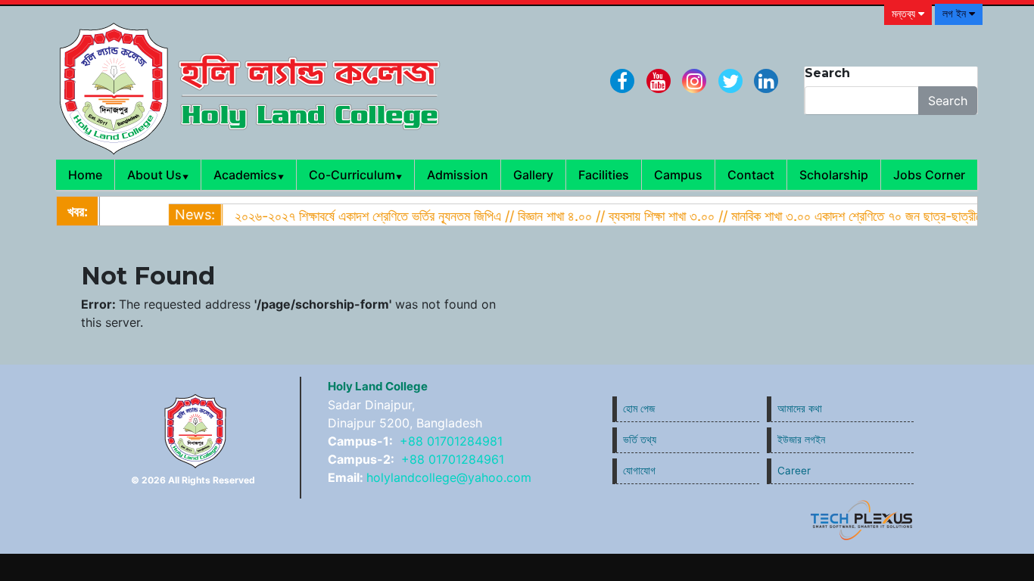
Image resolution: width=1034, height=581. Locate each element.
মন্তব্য (905, 13)
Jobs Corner (929, 174)
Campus (678, 174)
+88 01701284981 (451, 441)
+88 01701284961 (452, 459)
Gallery (533, 174)
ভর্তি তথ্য (639, 439)
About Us (154, 174)
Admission (457, 174)
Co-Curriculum (352, 174)
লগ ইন (955, 13)
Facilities (603, 174)
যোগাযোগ (639, 470)
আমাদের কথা (799, 408)
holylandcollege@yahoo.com (448, 477)
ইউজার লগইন (801, 439)
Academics (245, 174)
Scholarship (833, 174)
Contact (750, 174)
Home (85, 174)
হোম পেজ (639, 408)
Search (947, 100)
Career (794, 470)
